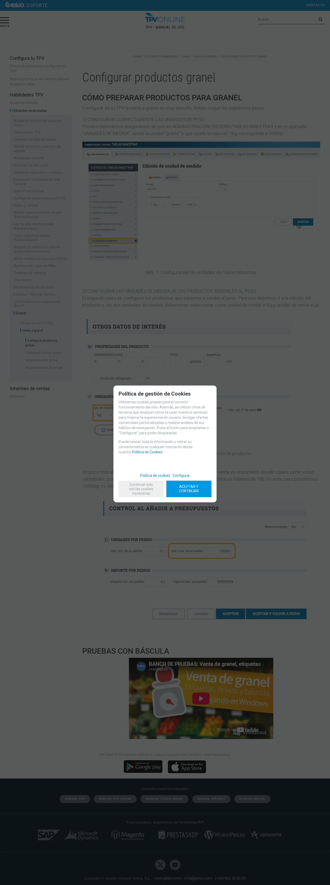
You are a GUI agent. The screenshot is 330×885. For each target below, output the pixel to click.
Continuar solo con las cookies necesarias (141, 488)
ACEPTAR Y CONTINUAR (189, 489)
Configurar (181, 475)
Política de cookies (155, 475)
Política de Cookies (147, 452)
